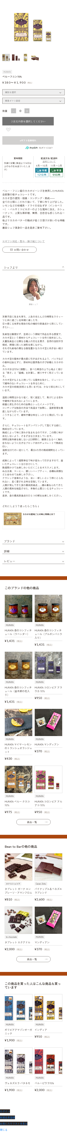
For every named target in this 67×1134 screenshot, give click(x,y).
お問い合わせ (21, 249)
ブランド (9, 541)
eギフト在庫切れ (28, 140)
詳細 (7, 551)
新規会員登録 (7, 1117)
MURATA (7, 71)
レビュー (9, 561)
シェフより (11, 267)
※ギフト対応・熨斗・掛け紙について (23, 241)
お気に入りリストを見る (13, 1123)
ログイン (5, 1111)
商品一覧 (32, 822)
